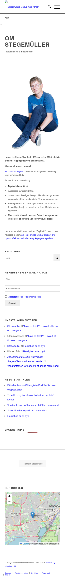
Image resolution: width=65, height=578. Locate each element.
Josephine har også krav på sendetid (27, 410)
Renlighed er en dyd (34, 345)
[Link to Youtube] (47, 569)
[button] (32, 515)
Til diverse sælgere (14, 171)
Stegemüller (13, 326)
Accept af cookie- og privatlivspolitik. (24, 296)
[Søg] (47, 6)
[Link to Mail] (57, 569)
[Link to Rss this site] (52, 569)
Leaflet (25, 543)
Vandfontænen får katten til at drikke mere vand (32, 365)
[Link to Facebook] (42, 569)
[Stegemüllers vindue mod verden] (27, 6)
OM (7, 18)
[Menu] (55, 6)
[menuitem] (47, 6)
